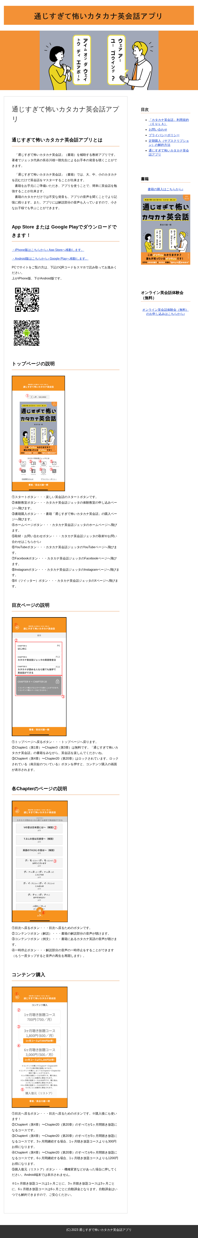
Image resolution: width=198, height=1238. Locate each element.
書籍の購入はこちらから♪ (165, 189)
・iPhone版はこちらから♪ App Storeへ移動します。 (48, 250)
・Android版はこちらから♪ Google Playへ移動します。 (50, 258)
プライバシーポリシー (164, 135)
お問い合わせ (158, 129)
